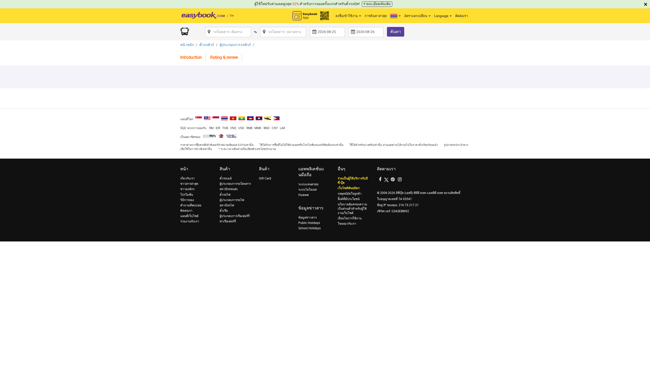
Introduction (191, 57)
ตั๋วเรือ (224, 210)
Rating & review (224, 57)
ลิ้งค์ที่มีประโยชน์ (349, 199)
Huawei (303, 195)
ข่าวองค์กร (187, 189)
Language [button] (441, 16)
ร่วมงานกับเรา (189, 221)
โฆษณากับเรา (347, 223)
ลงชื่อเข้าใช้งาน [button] (347, 16)
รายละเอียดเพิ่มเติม (377, 4)
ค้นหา (395, 31)
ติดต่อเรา (461, 16)
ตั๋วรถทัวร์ (206, 45)
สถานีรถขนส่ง (229, 189)
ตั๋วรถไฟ (225, 194)
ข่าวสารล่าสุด (189, 184)
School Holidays (309, 228)
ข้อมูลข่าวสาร (307, 217)
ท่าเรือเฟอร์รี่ (228, 221)
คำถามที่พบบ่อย (190, 205)
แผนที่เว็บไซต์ (189, 216)
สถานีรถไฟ (227, 205)
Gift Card (265, 178)
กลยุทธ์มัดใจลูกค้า (350, 193)
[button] (395, 16)
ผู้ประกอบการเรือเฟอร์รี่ (235, 216)
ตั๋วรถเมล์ (226, 178)
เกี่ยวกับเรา (187, 178)
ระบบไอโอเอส (307, 189)
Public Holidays (309, 223)
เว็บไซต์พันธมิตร (349, 188)
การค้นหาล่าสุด (376, 16)
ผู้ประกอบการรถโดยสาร (235, 184)
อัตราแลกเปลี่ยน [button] (416, 16)
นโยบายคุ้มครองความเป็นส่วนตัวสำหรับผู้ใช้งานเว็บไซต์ (352, 209)
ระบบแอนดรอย (308, 184)
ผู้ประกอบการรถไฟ (232, 200)
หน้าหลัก (187, 45)
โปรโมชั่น (186, 194)
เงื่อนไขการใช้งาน (350, 218)
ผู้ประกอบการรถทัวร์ (235, 45)
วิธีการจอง (187, 200)
